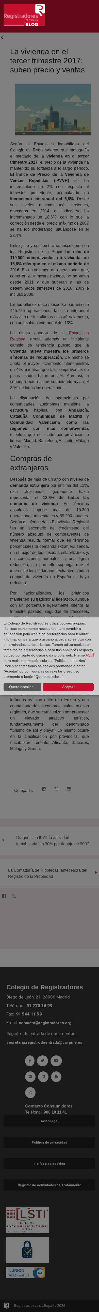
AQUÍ (90, 655)
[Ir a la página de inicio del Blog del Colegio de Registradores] (24, 14)
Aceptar (68, 687)
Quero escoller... (22, 687)
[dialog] (49, 656)
